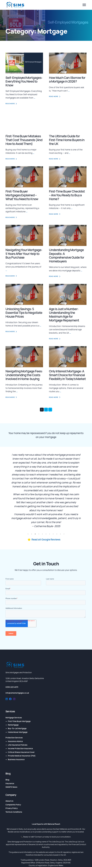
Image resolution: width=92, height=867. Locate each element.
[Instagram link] (14, 699)
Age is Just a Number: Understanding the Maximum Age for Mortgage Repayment (64, 314)
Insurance (10, 783)
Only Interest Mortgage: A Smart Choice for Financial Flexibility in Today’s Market (67, 375)
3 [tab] (35, 534)
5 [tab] (42, 534)
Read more (10, 104)
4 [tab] (39, 534)
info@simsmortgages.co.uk (17, 693)
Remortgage (13, 725)
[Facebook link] (10, 699)
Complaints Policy (13, 804)
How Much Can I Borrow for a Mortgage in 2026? (67, 80)
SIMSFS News (11, 787)
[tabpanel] (46, 490)
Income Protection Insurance (20, 748)
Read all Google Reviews (46, 539)
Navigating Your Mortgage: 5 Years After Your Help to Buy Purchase (24, 254)
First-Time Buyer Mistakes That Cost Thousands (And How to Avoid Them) (24, 140)
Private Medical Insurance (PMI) (22, 756)
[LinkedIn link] (7, 699)
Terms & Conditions (14, 812)
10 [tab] (60, 534)
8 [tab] (53, 534)
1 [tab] (28, 534)
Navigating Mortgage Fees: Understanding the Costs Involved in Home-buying (24, 375)
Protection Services (14, 737)
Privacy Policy (12, 808)
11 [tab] (64, 534)
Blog (7, 779)
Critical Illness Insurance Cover (21, 752)
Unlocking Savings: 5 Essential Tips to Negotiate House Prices (24, 313)
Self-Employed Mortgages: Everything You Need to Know (24, 81)
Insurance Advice (15, 741)
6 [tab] (46, 534)
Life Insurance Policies (17, 745)
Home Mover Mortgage (17, 732)
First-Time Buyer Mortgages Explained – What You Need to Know (22, 195)
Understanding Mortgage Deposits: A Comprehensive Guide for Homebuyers (66, 255)
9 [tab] (57, 534)
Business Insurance (16, 759)
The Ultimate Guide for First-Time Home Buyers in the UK (67, 140)
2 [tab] (31, 534)
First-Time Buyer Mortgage (19, 721)
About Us (9, 801)
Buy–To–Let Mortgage (17, 728)
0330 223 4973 (12, 687)
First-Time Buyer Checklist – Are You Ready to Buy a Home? (67, 195)
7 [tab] (49, 534)
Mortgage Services (14, 717)
